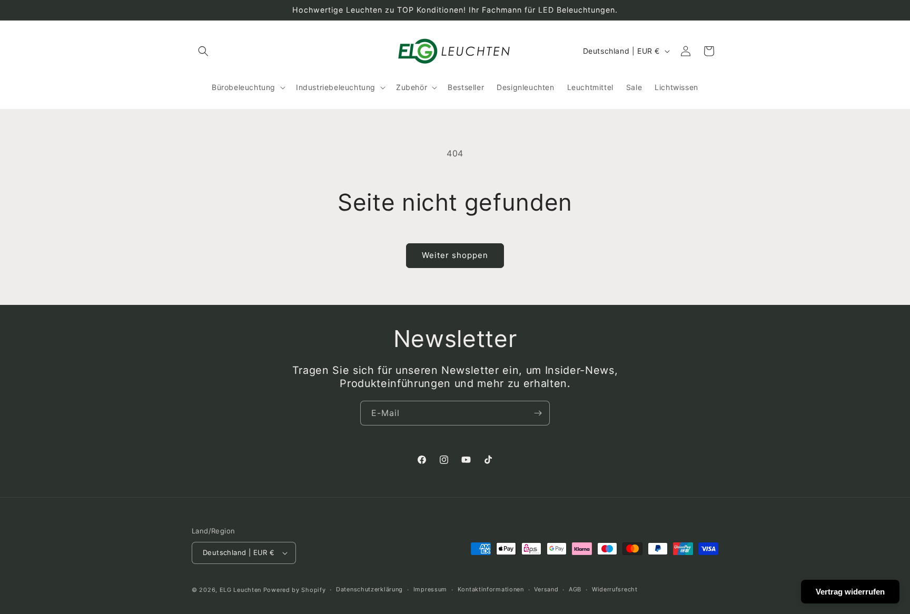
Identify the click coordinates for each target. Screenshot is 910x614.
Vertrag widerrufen (850, 591)
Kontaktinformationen (491, 589)
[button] (203, 51)
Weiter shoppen (455, 255)
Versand (546, 589)
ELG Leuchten (240, 589)
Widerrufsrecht (615, 589)
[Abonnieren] (537, 413)
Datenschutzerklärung (369, 589)
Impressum (430, 589)
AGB (575, 589)
